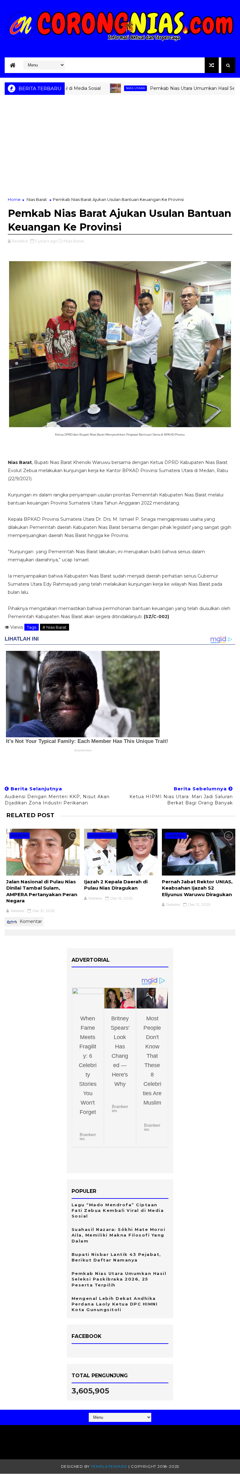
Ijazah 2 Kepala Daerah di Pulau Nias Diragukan (116, 885)
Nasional (176, 835)
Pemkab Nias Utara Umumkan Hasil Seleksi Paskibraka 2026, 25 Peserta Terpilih (119, 1279)
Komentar (30, 921)
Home (14, 199)
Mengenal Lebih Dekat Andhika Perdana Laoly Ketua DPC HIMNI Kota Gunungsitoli (115, 1304)
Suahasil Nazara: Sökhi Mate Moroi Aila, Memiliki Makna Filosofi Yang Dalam (119, 1235)
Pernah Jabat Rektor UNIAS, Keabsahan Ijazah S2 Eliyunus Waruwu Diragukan (197, 888)
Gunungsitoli (102, 835)
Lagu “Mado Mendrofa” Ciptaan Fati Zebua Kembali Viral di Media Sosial (118, 1210)
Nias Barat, (74, 240)
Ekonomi (19, 835)
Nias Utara (111, 88)
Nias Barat (37, 199)
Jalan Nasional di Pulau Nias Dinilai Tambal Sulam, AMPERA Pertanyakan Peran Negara (41, 891)
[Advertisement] (120, 149)
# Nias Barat (54, 627)
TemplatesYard (109, 1466)
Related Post (30, 815)
